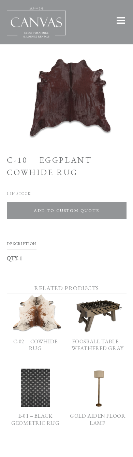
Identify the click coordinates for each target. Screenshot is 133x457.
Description (21, 243)
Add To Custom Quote (66, 210)
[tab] (21, 245)
